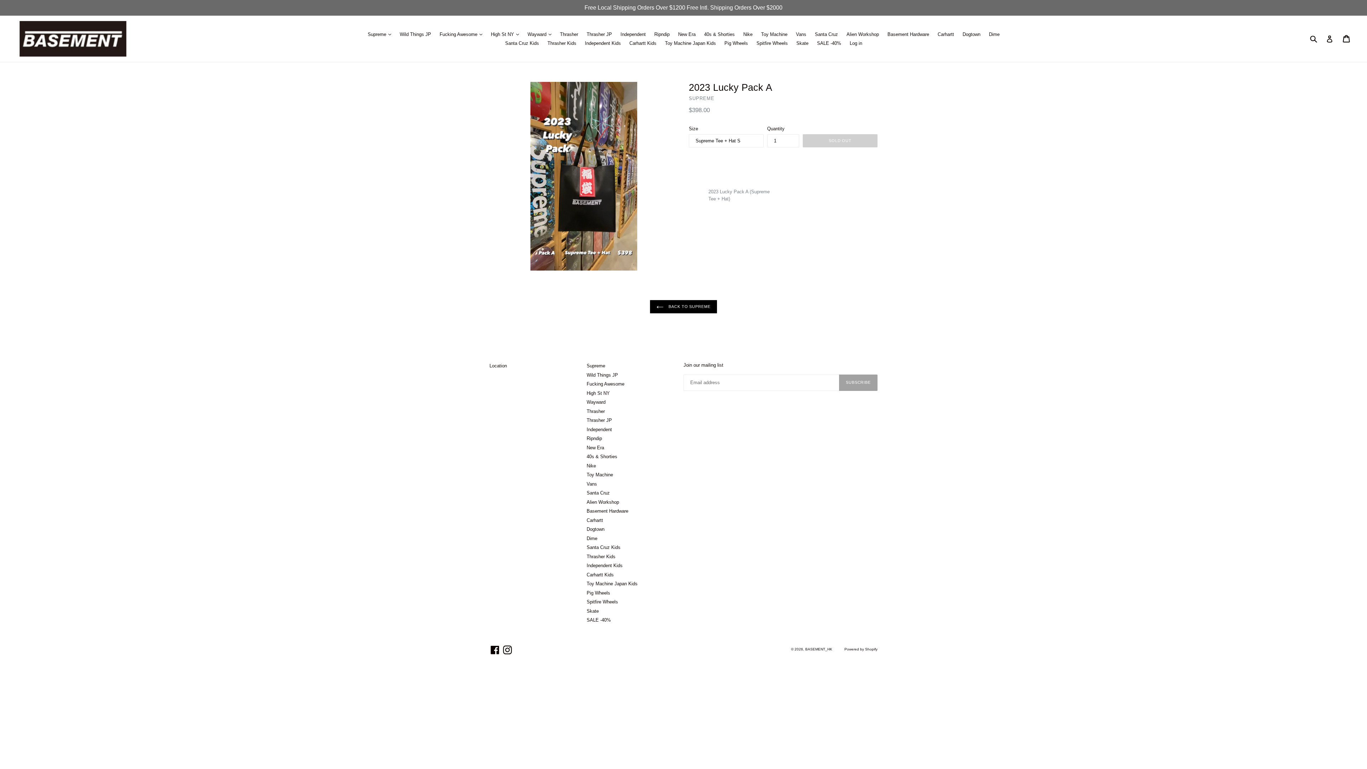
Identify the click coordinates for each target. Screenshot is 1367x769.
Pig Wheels (736, 43)
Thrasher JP (599, 34)
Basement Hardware (908, 34)
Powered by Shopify (861, 649)
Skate (802, 43)
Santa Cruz (826, 34)
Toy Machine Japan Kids (690, 43)
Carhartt (946, 34)
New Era (687, 34)
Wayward (538, 34)
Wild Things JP (415, 34)
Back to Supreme (688, 306)
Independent (633, 34)
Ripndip (662, 34)
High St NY (503, 34)
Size (693, 128)
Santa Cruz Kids (522, 43)
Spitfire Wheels (772, 43)
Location (498, 365)
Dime (994, 34)
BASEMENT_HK (818, 649)
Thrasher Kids (562, 43)
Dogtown (971, 34)
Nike (748, 34)
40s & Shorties (719, 34)
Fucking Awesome (459, 34)
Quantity (776, 128)
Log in (856, 43)
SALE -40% (829, 43)
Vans (801, 34)
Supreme (378, 34)
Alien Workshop (863, 34)
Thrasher (569, 34)
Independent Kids (603, 43)
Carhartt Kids (642, 43)
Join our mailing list (703, 365)
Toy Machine (774, 34)
